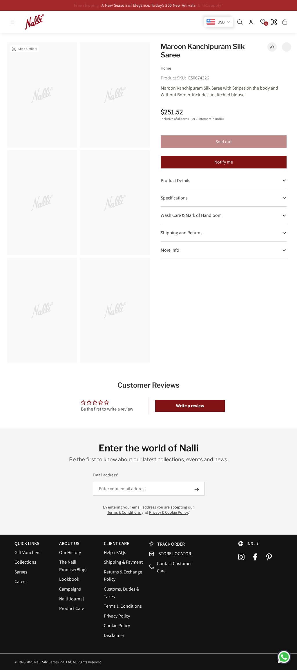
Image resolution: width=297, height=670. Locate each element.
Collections (25, 562)
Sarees (21, 572)
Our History (70, 552)
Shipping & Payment (123, 562)
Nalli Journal (71, 599)
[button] (12, 22)
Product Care (71, 608)
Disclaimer (114, 635)
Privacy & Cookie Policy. (168, 512)
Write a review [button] (190, 406)
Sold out (223, 142)
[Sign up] (196, 490)
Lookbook (69, 579)
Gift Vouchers (27, 552)
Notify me (223, 162)
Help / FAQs (115, 552)
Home (166, 68)
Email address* (105, 474)
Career (21, 581)
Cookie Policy (117, 625)
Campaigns (70, 589)
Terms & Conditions (124, 512)
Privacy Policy (117, 616)
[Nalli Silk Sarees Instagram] (241, 556)
